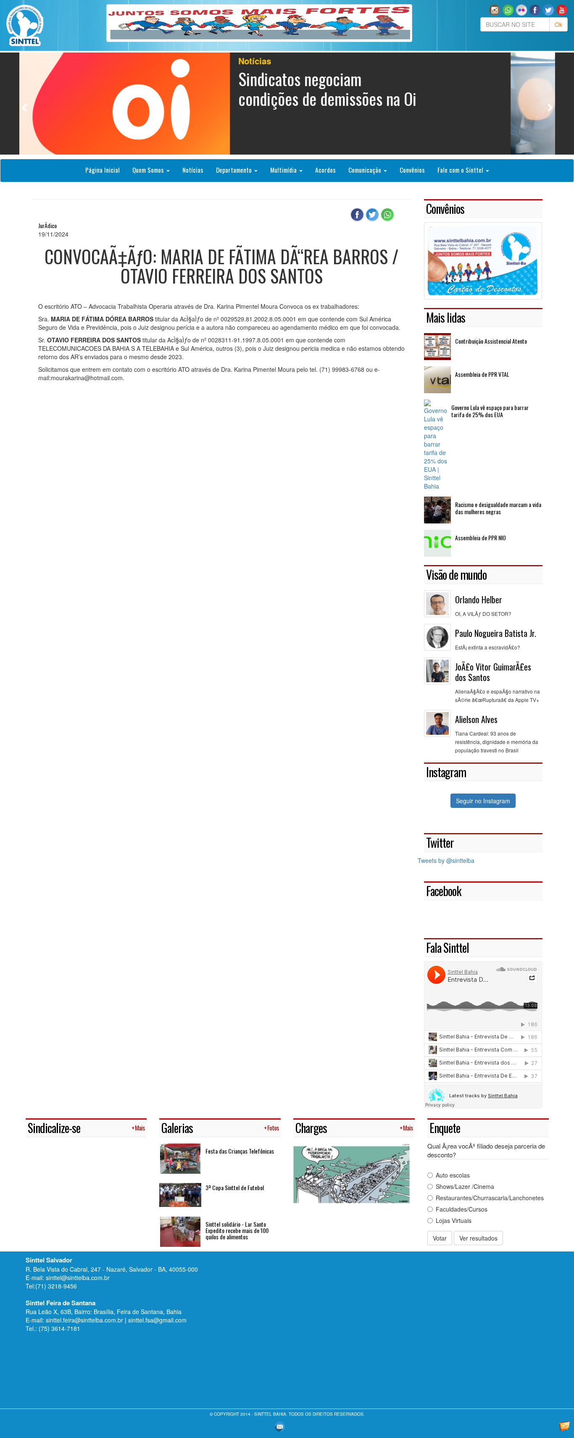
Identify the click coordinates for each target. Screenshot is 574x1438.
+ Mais (138, 1127)
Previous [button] (24, 107)
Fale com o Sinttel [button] (461, 169)
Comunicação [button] (365, 169)
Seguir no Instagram (483, 801)
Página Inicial (102, 169)
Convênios (412, 169)
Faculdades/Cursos (461, 1209)
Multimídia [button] (284, 169)
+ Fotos (271, 1127)
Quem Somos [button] (149, 169)
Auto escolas (453, 1175)
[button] (508, 9)
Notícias (192, 169)
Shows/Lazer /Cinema (465, 1186)
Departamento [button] (234, 169)
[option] (287, 104)
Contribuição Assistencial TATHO (365, 88)
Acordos (325, 169)
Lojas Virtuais (453, 1220)
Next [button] (550, 107)
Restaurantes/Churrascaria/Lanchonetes (490, 1198)
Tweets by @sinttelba (446, 860)
